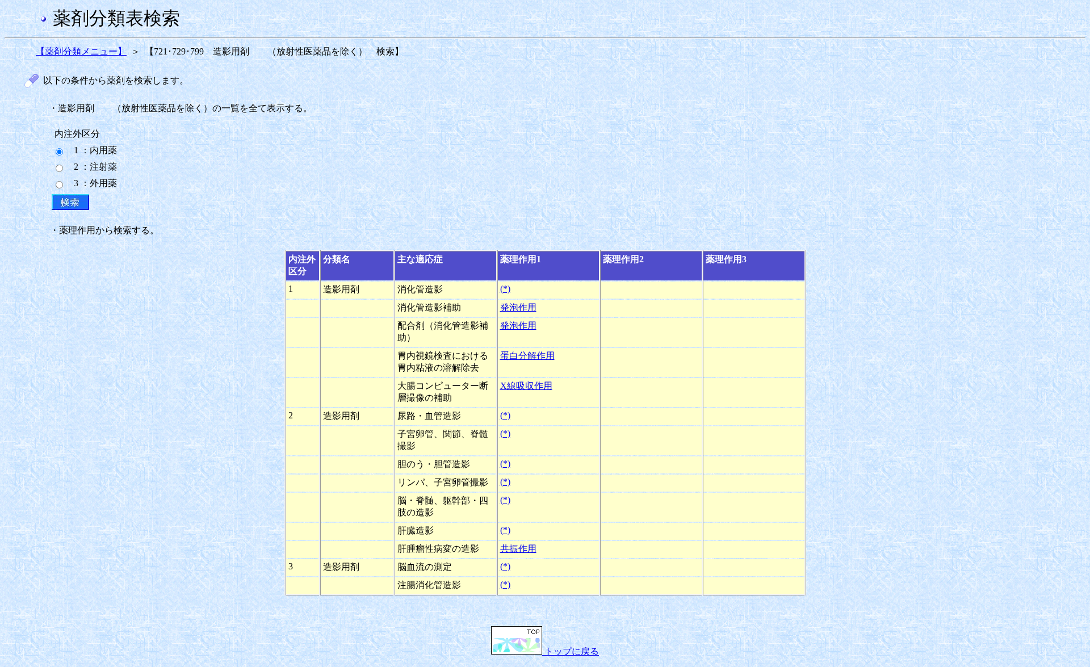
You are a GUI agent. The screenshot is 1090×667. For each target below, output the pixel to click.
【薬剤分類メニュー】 (81, 51)
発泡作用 (518, 307)
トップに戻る (570, 651)
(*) (505, 288)
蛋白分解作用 (527, 355)
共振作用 (518, 548)
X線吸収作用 (526, 386)
